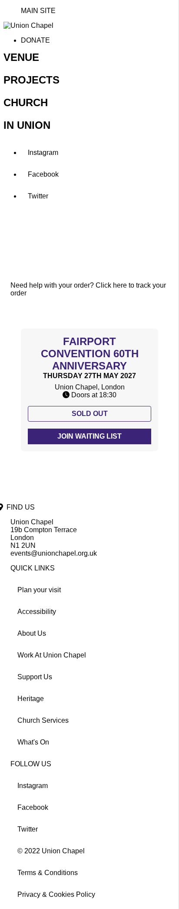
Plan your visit (39, 590)
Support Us (34, 677)
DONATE (35, 40)
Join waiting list (89, 436)
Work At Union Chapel (51, 655)
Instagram (43, 152)
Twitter (38, 196)
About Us (31, 633)
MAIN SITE (38, 10)
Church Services (43, 720)
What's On (33, 742)
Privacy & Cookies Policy (56, 894)
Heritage (30, 698)
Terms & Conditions (47, 872)
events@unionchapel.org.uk (53, 553)
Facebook (43, 174)
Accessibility (36, 611)
